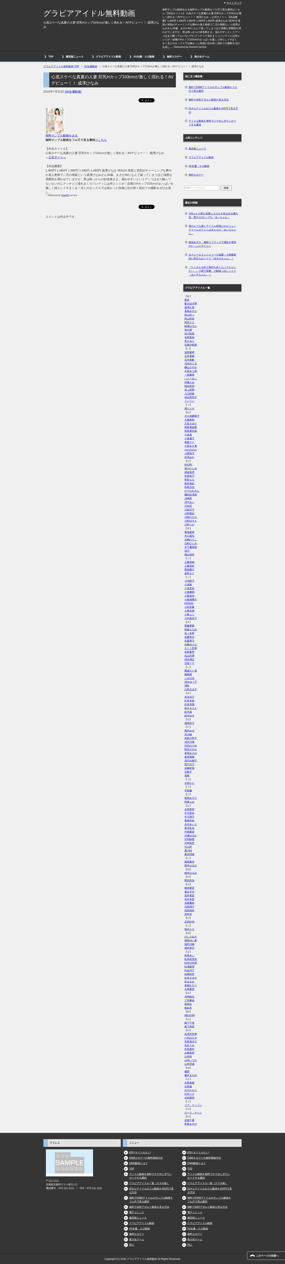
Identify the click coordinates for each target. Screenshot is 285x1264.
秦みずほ (189, 891)
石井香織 (189, 356)
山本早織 (189, 1064)
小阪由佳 (189, 595)
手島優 (188, 790)
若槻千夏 (189, 1120)
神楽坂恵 (189, 472)
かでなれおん (191, 490)
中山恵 (188, 846)
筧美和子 (189, 475)
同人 (131, 1244)
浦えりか (189, 408)
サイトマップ (234, 2)
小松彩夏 (189, 607)
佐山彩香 (189, 655)
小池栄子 (189, 580)
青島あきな (190, 311)
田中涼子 (189, 764)
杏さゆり (189, 341)
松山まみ (189, 981)
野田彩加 (189, 880)
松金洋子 (189, 970)
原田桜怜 (189, 910)
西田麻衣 (189, 861)
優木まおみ (190, 1075)
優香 (186, 1071)
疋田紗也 (189, 921)
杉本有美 (189, 700)
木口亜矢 (189, 535)
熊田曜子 (189, 569)
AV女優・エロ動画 (144, 56)
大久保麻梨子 (191, 416)
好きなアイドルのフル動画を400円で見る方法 (213, 110)
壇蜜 (186, 775)
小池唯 (188, 584)
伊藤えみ (189, 382)
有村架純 (189, 337)
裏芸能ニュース (74, 56)
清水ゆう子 (190, 681)
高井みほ (189, 730)
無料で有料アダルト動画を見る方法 (209, 99)
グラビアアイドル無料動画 (89, 13)
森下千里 (189, 1022)
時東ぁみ (189, 801)
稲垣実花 (189, 386)
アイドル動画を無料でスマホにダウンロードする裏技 (212, 122)
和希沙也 (189, 487)
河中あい (189, 502)
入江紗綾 (189, 393)
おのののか (190, 449)
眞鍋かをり (190, 985)
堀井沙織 (189, 944)
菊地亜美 (189, 532)
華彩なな (189, 479)
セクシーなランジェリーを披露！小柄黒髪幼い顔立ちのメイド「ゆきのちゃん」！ (212, 256)
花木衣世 (189, 899)
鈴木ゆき (189, 715)
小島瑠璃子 (190, 599)
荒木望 (188, 329)
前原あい (189, 955)
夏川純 (188, 850)
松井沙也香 (190, 962)
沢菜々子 (189, 663)
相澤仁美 (189, 307)
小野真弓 (189, 453)
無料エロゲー (174, 56)
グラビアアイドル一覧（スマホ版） (149, 1183)
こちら (102, 140)
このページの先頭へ (267, 1255)
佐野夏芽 (189, 652)
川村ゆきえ (190, 520)
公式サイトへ (57, 157)
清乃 (186, 550)
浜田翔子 (189, 906)
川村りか (189, 524)
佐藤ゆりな (190, 644)
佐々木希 (189, 633)
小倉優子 (189, 438)
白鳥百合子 (190, 689)
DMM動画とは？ (138, 1163)
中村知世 (189, 843)
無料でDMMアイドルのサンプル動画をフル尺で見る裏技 (213, 89)
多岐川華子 (190, 738)
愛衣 (186, 299)
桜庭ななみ (190, 629)
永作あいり (190, 824)
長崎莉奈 (189, 820)
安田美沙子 (190, 1041)
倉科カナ (189, 573)
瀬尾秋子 (189, 723)
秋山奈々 (189, 314)
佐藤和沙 (189, 637)
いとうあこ (190, 378)
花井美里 (189, 895)
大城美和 (189, 419)
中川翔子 (189, 816)
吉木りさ (189, 1094)
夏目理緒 (189, 854)
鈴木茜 (188, 711)
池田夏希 (189, 352)
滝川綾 (188, 734)
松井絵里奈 (190, 959)
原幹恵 (188, 914)
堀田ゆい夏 (190, 940)
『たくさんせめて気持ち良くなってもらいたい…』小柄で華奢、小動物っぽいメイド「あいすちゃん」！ (212, 271)
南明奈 (188, 1004)
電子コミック (136, 1212)
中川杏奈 (189, 813)
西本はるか (190, 865)
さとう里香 (190, 648)
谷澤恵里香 (190, 1034)
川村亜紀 (189, 513)
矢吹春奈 (189, 1049)
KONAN (188, 603)
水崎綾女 (189, 996)
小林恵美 (189, 610)
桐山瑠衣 (189, 554)
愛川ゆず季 (190, 303)
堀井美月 (189, 947)
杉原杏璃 (189, 704)
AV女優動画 (73, 91)
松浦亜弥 (189, 966)
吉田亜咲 (189, 1097)
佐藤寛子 (189, 640)
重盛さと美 (190, 670)
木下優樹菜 (190, 547)
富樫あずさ (190, 798)
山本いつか (190, 1060)
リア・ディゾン (193, 1105)
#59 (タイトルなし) (140, 1152)
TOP (50, 56)
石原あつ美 (190, 371)
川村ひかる (190, 517)
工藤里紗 (189, 565)
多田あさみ (190, 753)
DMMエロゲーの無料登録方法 (146, 1157)
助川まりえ (190, 708)
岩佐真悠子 (190, 397)
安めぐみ (189, 1045)
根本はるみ (190, 873)
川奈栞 (188, 505)
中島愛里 (189, 831)
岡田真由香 (190, 427)
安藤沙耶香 (190, 344)
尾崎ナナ (189, 442)
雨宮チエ (189, 322)
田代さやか (190, 749)
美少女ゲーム (201, 56)
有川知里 (189, 333)
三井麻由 (189, 1000)
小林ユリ (189, 614)
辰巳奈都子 (190, 760)
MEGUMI (189, 1015)
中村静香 (189, 839)
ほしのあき (190, 936)
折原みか (189, 457)
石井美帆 (189, 359)
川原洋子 (189, 509)
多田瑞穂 (189, 756)
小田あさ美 (190, 446)
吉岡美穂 (189, 1082)
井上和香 (189, 389)
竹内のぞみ (190, 745)
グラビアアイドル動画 (108, 56)
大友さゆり (190, 423)
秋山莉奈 (189, 318)
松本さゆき (190, 977)
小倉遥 (188, 434)
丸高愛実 (189, 989)
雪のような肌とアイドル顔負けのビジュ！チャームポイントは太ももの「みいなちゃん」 (212, 230)
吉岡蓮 (188, 1086)
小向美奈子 (190, 618)
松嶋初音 (189, 974)
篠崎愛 (188, 674)
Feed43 (65, 195)
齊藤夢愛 (189, 625)
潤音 (186, 685)
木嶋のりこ (190, 539)
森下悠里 (189, 1026)
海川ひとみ (190, 468)
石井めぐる (190, 363)
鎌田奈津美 (190, 494)
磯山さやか (190, 367)
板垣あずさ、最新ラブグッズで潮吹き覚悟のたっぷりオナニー (212, 244)
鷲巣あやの (190, 1123)
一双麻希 (189, 374)
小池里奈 (189, 588)
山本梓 (188, 1056)
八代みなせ (190, 1037)
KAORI (188, 464)
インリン (189, 401)
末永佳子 (189, 696)
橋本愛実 (189, 888)
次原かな (189, 783)
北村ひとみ (190, 543)
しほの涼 (189, 678)
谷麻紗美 (189, 768)
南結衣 (188, 1007)
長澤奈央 (189, 828)
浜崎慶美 (189, 902)
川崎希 (188, 498)
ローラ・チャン (193, 1112)
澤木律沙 (189, 659)
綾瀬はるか (190, 326)
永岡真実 (189, 809)
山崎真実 (189, 1052)
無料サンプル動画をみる (61, 135)
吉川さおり (190, 1090)
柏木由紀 (189, 483)
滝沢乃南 (189, 741)
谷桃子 (188, 771)
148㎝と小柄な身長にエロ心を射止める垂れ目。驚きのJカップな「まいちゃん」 (213, 215)
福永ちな (189, 929)
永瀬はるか (190, 835)
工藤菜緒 (189, 562)
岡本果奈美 (190, 431)
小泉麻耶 (189, 592)
